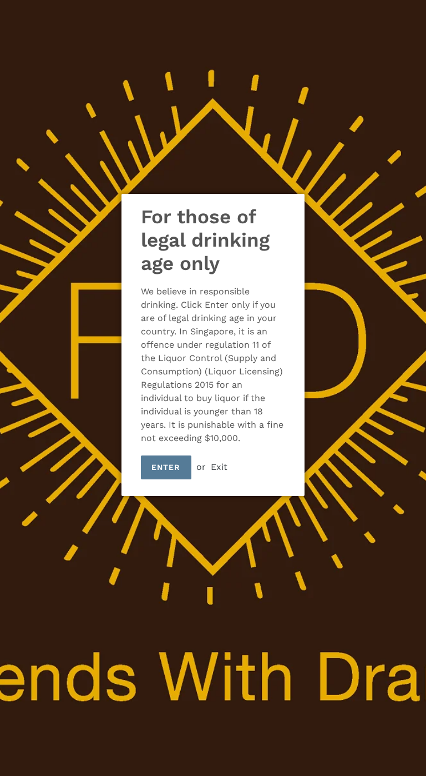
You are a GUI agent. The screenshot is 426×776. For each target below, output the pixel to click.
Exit (219, 467)
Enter (166, 467)
